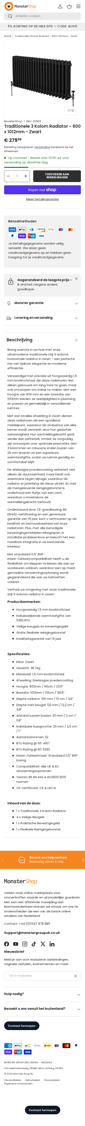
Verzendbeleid (12, 1080)
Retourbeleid (32, 1080)
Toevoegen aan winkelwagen (57, 176)
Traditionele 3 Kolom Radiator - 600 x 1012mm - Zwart (46, 36)
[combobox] (42, 16)
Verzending (42, 147)
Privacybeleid (52, 1080)
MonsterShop (13, 121)
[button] (69, 6)
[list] (42, 80)
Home (7, 36)
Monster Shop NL (23, 1074)
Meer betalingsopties (42, 199)
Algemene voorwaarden (18, 1084)
